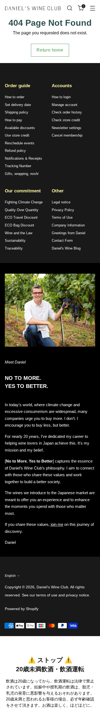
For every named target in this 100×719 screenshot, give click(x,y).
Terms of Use (62, 217)
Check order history (67, 112)
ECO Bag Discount (19, 225)
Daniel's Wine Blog (66, 248)
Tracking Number (18, 166)
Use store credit (17, 135)
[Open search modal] (69, 8)
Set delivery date (18, 105)
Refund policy (15, 151)
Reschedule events (19, 143)
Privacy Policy (63, 210)
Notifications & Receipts (23, 158)
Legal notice (61, 202)
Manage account (64, 105)
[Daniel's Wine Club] (33, 8)
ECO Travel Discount (21, 217)
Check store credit (66, 120)
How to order (14, 97)
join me (57, 524)
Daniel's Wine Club (52, 587)
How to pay (13, 120)
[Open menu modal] (92, 8)
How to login (61, 97)
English (10, 576)
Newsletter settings (66, 128)
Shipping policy (16, 112)
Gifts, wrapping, (21, 174)
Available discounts (20, 128)
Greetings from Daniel (68, 233)
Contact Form (62, 241)
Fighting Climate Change (24, 202)
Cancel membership (67, 135)
